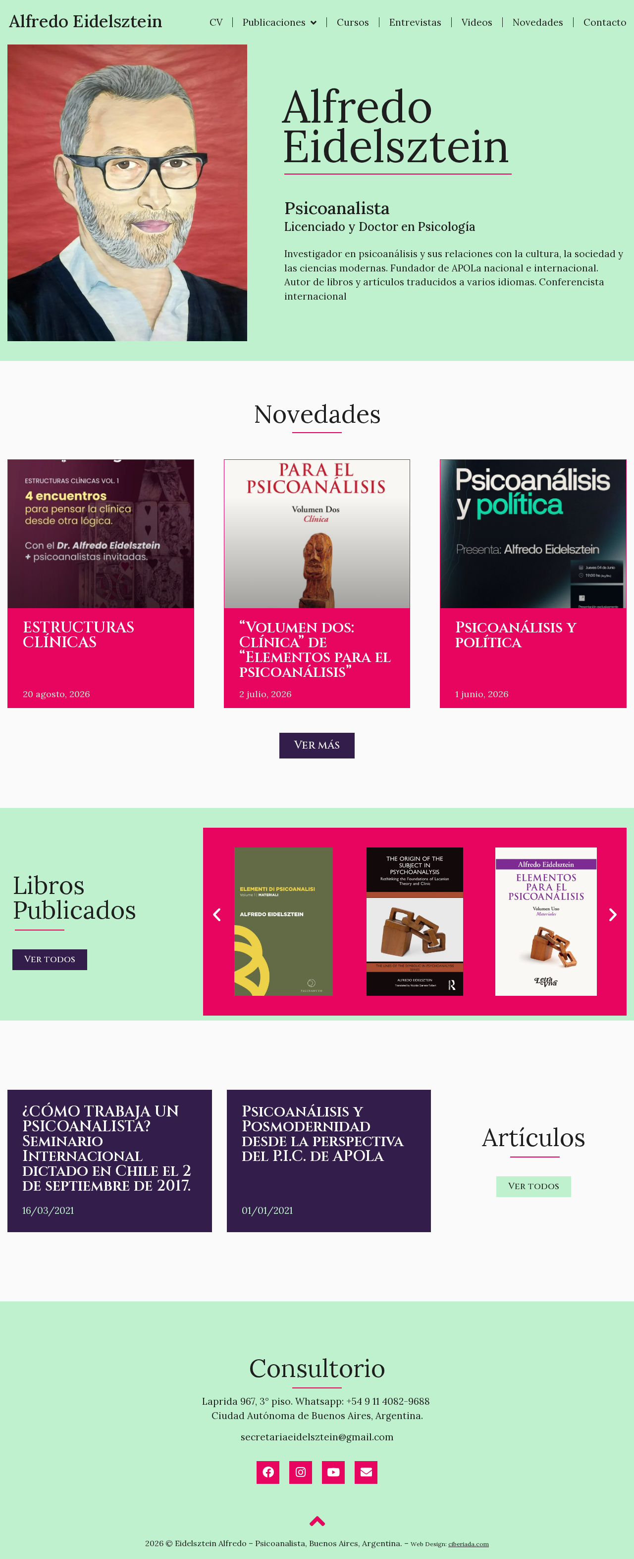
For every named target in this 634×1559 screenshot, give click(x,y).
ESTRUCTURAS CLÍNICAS (78, 635)
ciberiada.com (468, 1544)
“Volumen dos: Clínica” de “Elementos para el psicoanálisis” (315, 650)
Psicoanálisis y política (516, 635)
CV (216, 22)
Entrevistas (415, 22)
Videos (477, 22)
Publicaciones (274, 22)
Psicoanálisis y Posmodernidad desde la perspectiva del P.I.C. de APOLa (323, 1134)
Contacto (605, 22)
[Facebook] (268, 1472)
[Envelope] (366, 1472)
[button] (216, 914)
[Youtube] (333, 1472)
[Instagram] (300, 1472)
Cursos (353, 22)
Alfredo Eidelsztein (85, 21)
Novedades (538, 22)
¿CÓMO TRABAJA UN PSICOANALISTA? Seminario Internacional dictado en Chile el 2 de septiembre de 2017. (106, 1149)
